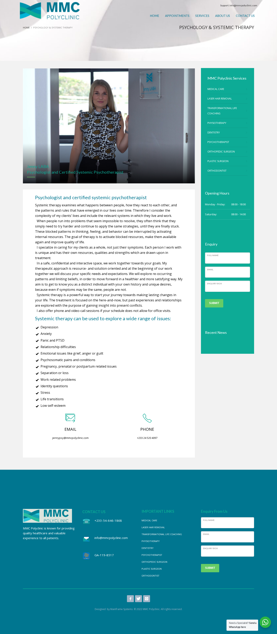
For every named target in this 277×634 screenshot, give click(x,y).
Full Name (213, 255)
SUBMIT (214, 303)
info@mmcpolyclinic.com (243, 5)
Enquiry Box (214, 283)
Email (210, 269)
